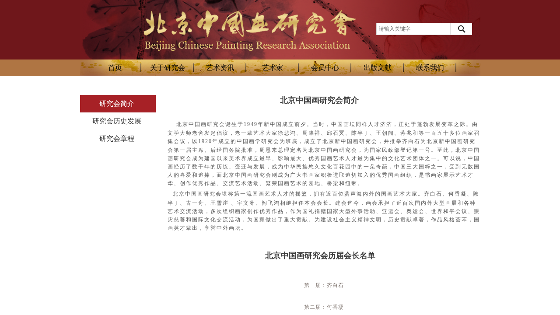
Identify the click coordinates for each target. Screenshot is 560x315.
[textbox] (413, 29)
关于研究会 (167, 67)
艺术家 (272, 67)
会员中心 (325, 67)
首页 (115, 67)
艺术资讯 (220, 67)
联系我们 (430, 67)
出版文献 (378, 67)
